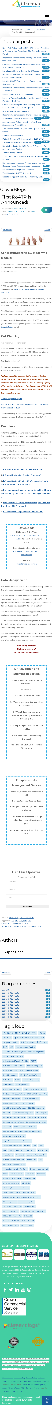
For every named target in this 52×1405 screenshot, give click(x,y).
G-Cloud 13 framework (11, 1221)
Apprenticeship (10, 1042)
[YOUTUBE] (23, 1287)
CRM (5, 1150)
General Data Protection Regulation (15, 1169)
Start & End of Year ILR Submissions (17, 118)
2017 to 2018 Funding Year (14, 1052)
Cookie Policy (31, 1378)
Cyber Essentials (29, 1207)
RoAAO (17, 1080)
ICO (30, 1127)
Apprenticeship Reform (12, 152)
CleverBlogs (40, 30)
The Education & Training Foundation (16, 1192)
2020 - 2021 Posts (10, 1005)
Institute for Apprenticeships (36, 1155)
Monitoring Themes (10, 1202)
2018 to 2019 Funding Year (37, 1094)
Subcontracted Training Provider (15, 1061)
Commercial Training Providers (35, 1089)
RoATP (25, 923)
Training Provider (22, 1085)
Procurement (41, 1174)
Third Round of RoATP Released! (16, 173)
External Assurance (38, 1211)
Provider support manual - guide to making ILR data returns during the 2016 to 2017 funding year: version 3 (26, 493)
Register (44, 1113)
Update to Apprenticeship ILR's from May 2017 (22, 177)
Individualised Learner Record (13, 1122)
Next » (47, 229)
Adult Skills (26, 1183)
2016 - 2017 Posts (27, 918)
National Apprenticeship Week (13, 1160)
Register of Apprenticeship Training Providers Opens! (24, 115)
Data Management (10, 1075)
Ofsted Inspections (10, 1103)
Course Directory (20, 1117)
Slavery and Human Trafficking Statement (33, 1381)
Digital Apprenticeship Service (23, 1113)
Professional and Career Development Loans (18, 1197)
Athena (41, 1146)
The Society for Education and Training (16, 1188)
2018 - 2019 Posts (10, 1011)
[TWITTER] (11, 1287)
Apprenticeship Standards (13, 1056)
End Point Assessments (12, 135)
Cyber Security (25, 1211)
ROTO (33, 1192)
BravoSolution (7, 327)
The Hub (18, 539)
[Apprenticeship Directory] (14, 1343)
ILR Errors (27, 1146)
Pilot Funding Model (28, 1150)
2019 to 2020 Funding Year (12, 1146)
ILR (13, 921)
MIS (16, 921)
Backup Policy (19, 1378)
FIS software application (26, 564)
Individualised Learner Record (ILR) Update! (20, 71)
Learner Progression (16, 1174)
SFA (29, 921)
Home (27, 30)
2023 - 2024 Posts (10, 996)
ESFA (42, 1033)
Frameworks (7, 1117)
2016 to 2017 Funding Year (11, 923)
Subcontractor (8, 1085)
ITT (35, 1127)
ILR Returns (7, 1080)
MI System (23, 921)
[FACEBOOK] (5, 1287)
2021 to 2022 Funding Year (12, 1216)
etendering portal (29, 1178)
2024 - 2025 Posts (10, 993)
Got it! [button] (47, 1400)
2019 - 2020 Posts (10, 1008)
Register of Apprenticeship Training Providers (18, 926)
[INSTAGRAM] (29, 1287)
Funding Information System (36, 1122)
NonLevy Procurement (26, 1103)
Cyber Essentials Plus (10, 1211)
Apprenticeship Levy (34, 1066)
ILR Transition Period (32, 1075)
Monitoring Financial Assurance (14, 1136)
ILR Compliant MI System (12, 1089)
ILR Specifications (18, 1094)
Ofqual (32, 1169)
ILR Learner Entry (10, 1066)
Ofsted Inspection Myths (11, 398)
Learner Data (30, 1174)
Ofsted (39, 926)
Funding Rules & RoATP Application (17, 94)
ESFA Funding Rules (36, 1052)
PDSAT (33, 1061)
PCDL (38, 1197)
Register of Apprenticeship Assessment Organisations (22, 1131)
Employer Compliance (11, 1225)
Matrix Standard (42, 1169)
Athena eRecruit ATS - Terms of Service (23, 1388)
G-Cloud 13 (28, 1216)
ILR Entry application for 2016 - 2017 (26, 535)
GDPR (23, 1164)
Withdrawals (20, 1155)
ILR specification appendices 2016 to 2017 (23, 511)
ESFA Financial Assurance (12, 1178)
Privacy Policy (7, 1378)
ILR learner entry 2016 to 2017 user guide (22, 469)
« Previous (7, 229)
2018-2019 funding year (36, 1108)
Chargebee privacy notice (12, 1391)
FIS (21, 1075)
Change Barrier (14, 1150)
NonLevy (6, 1094)
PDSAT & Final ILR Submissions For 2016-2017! (23, 139)
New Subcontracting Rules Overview (18, 169)
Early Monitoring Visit (26, 1202)
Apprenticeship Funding (25, 1047)
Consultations (8, 1155)
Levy (40, 1160)
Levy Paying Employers (11, 1164)
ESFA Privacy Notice (20, 1127)
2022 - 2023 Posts (10, 999)
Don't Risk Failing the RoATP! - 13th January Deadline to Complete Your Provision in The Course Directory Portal (25, 51)
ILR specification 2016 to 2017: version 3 (22, 475)
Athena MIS (7, 1127)
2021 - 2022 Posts (10, 1002)
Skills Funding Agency (31, 1080)
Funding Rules (31, 1160)
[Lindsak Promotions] (38, 1341)
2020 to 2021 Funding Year (12, 1207)
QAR (34, 1146)
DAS (37, 1113)
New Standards (43, 1150)
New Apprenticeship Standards (15, 111)
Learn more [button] (7, 1403)
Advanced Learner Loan (11, 1183)
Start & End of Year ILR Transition (14, 1108)
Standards (7, 1113)
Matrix (5, 1174)
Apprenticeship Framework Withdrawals (17, 1141)
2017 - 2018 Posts (10, 1014)
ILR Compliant (28, 1042)
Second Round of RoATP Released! (17, 142)
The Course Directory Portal (37, 1117)
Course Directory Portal (30, 1099)
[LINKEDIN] (17, 1287)
